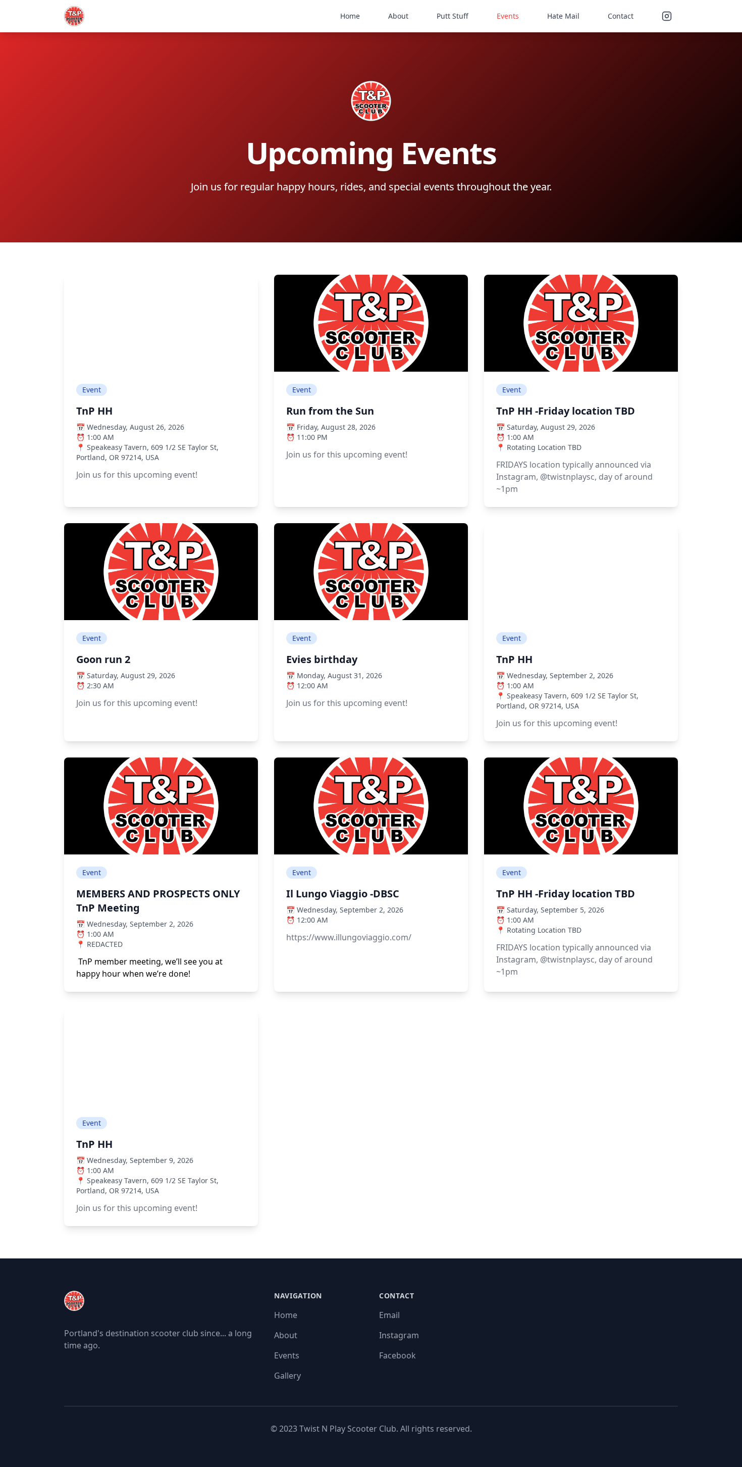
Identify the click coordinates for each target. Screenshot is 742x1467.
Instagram (399, 1335)
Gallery (287, 1375)
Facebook (397, 1355)
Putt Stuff (452, 16)
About (398, 16)
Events (508, 16)
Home (350, 16)
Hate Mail (563, 16)
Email (389, 1315)
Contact (620, 16)
